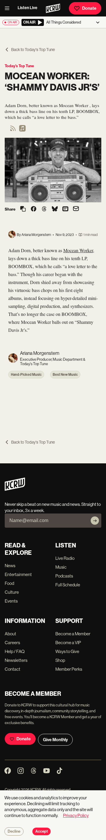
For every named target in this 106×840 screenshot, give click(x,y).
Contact (12, 669)
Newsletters (16, 660)
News (10, 565)
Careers (12, 642)
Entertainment (18, 574)
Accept (41, 831)
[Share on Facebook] (34, 209)
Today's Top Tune (19, 66)
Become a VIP (68, 642)
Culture (12, 592)
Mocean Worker (78, 250)
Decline (14, 831)
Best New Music (65, 375)
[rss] (12, 130)
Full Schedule (67, 584)
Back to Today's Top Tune (33, 49)
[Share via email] (76, 209)
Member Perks (68, 669)
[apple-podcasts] (22, 130)
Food (9, 583)
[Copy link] (23, 209)
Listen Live (27, 7)
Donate (89, 8)
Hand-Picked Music (26, 375)
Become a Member (72, 633)
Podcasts (64, 575)
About (10, 633)
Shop (60, 660)
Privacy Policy (76, 815)
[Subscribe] (95, 520)
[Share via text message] (65, 209)
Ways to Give (67, 651)
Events (11, 600)
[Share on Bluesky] (55, 209)
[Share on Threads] (44, 209)
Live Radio (64, 558)
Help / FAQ (15, 651)
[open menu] (8, 8)
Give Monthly (55, 739)
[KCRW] (15, 489)
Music (61, 567)
